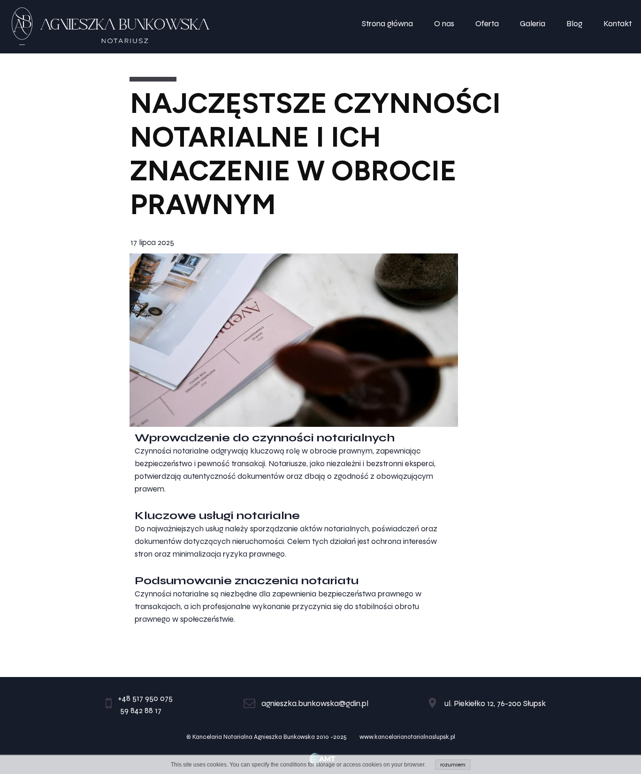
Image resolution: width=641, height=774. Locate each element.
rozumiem (452, 764)
